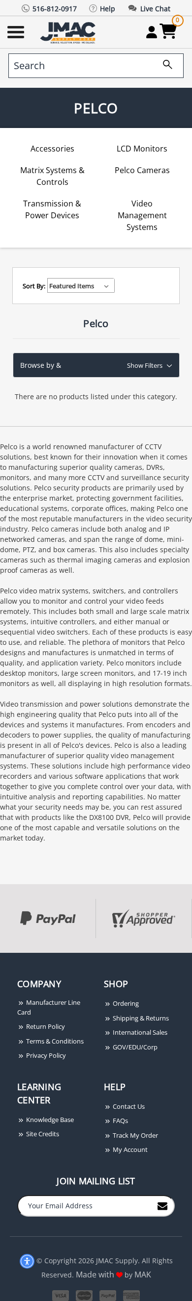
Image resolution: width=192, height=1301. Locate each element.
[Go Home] (69, 32)
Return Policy (45, 1026)
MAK (142, 1274)
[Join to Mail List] (162, 1205)
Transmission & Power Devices (52, 209)
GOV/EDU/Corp (134, 1047)
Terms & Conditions (54, 1041)
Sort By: (34, 285)
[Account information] (151, 32)
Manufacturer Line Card (48, 1007)
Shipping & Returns (140, 1018)
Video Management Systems (142, 215)
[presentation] (1, 958)
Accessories (52, 148)
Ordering (125, 1003)
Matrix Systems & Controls (52, 176)
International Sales (139, 1032)
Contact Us (128, 1106)
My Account (129, 1149)
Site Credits (42, 1133)
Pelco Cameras (142, 170)
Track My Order (134, 1135)
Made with (96, 1274)
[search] (164, 66)
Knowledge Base (49, 1119)
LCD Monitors (142, 148)
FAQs (119, 1120)
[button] (96, 365)
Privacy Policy (45, 1055)
